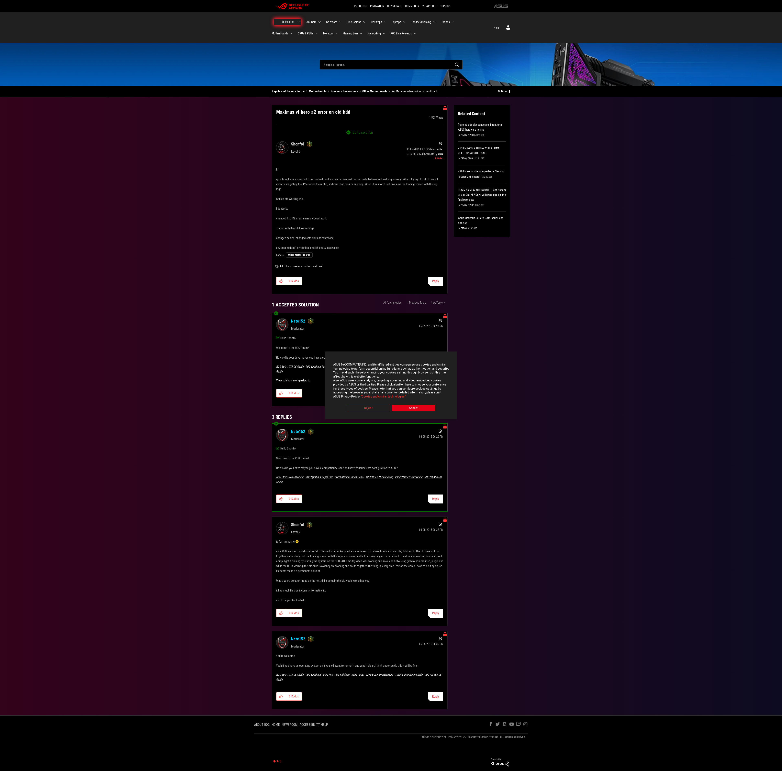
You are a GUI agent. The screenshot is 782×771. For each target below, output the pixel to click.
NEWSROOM (290, 725)
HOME (276, 725)
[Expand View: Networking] (384, 33)
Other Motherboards (374, 91)
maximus (297, 266)
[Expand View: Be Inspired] (299, 22)
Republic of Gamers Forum (288, 91)
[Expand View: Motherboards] (291, 33)
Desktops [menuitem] (376, 22)
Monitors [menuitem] (328, 33)
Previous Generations (344, 91)
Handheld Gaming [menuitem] (421, 22)
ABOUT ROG (262, 725)
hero (288, 266)
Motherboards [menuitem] (280, 33)
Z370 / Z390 (466, 135)
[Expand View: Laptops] (404, 22)
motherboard (310, 266)
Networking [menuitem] (374, 33)
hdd (282, 266)
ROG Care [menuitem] (311, 22)
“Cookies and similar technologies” (383, 396)
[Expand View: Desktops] (385, 22)
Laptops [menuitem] (396, 22)
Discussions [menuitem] (354, 22)
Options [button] (502, 91)
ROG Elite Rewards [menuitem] (401, 33)
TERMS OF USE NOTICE (434, 737)
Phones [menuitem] (445, 22)
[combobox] (391, 64)
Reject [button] (368, 408)
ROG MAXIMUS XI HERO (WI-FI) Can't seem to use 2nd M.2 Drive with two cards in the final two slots (482, 194)
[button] (281, 281)
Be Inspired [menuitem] (288, 21)
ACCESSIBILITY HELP (314, 725)
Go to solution (363, 132)
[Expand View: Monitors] (337, 33)
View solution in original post (293, 380)
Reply (435, 281)
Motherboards (317, 91)
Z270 (463, 228)
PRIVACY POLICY (457, 737)
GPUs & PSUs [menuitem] (305, 33)
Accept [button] (413, 408)
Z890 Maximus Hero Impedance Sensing (481, 171)
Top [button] (279, 761)
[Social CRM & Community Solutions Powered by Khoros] (500, 762)
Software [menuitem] (331, 22)
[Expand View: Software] (340, 22)
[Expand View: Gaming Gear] (361, 33)
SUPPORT (445, 6)
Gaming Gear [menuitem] (350, 33)
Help (496, 27)
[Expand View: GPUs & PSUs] (316, 33)
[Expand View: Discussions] (364, 22)
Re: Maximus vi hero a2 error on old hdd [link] (414, 91)
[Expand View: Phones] (453, 22)
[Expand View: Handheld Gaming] (434, 22)
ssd (321, 266)
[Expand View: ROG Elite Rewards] (415, 33)
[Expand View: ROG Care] (319, 22)
